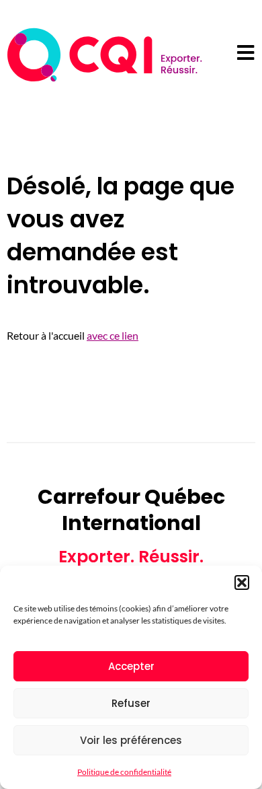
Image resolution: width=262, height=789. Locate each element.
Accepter (131, 666)
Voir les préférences (131, 740)
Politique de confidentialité (124, 772)
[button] (242, 582)
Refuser (131, 703)
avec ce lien (112, 335)
